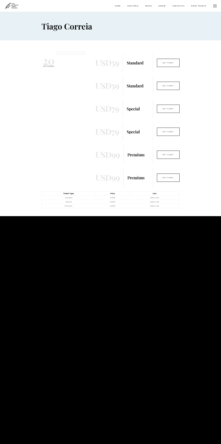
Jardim (80, 248)
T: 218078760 (154, 247)
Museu (80, 245)
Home (80, 238)
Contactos (83, 252)
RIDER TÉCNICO (84, 255)
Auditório (82, 241)
